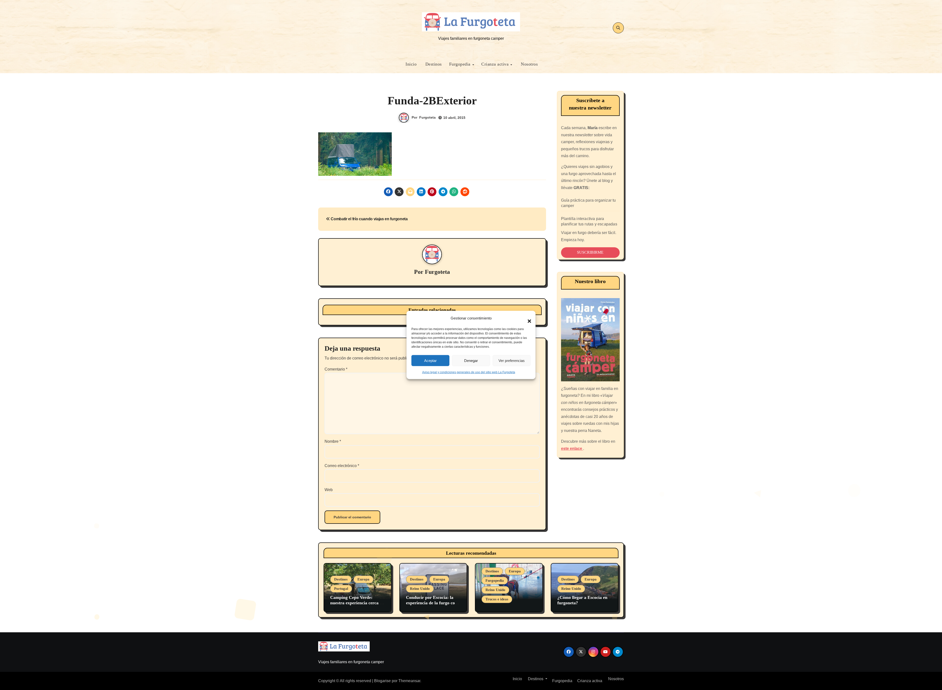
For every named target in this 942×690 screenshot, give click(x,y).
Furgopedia (460, 64)
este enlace (572, 448)
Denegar (471, 360)
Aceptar (430, 360)
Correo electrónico (342, 466)
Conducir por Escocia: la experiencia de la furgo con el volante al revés (431, 602)
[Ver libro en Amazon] (590, 339)
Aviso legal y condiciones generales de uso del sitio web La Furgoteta (468, 372)
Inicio (410, 64)
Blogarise (382, 681)
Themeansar (409, 681)
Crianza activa (495, 64)
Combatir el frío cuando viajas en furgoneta (369, 219)
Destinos (433, 64)
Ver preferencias (511, 360)
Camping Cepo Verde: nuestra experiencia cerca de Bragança (357, 602)
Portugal (341, 589)
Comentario (336, 369)
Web (329, 490)
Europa (363, 579)
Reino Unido (420, 589)
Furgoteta (427, 117)
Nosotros (529, 64)
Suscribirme (590, 252)
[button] (527, 318)
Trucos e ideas (496, 599)
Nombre (333, 441)
